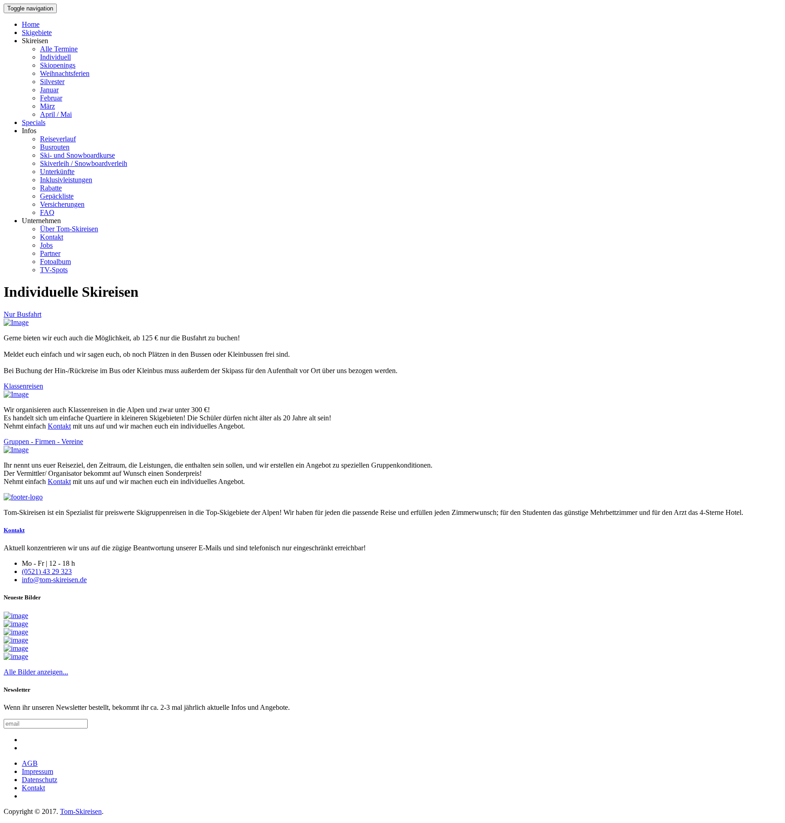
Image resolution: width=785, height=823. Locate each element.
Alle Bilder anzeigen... (36, 672)
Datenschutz (39, 779)
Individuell (55, 57)
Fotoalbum (55, 261)
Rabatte (51, 188)
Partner (50, 253)
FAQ (47, 212)
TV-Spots (54, 270)
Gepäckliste (57, 196)
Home (31, 24)
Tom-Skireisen (81, 811)
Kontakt (51, 237)
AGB (30, 763)
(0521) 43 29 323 (47, 571)
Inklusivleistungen (66, 180)
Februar (51, 98)
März (47, 106)
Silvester (52, 81)
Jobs (46, 245)
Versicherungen (62, 204)
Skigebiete (37, 32)
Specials (33, 122)
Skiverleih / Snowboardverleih (83, 163)
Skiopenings (57, 65)
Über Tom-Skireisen (69, 229)
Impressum (37, 771)
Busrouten (55, 147)
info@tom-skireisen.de (54, 580)
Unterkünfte (57, 171)
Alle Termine (59, 49)
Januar (49, 90)
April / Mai (56, 114)
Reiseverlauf (58, 139)
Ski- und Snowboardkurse (77, 155)
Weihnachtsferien (64, 73)
